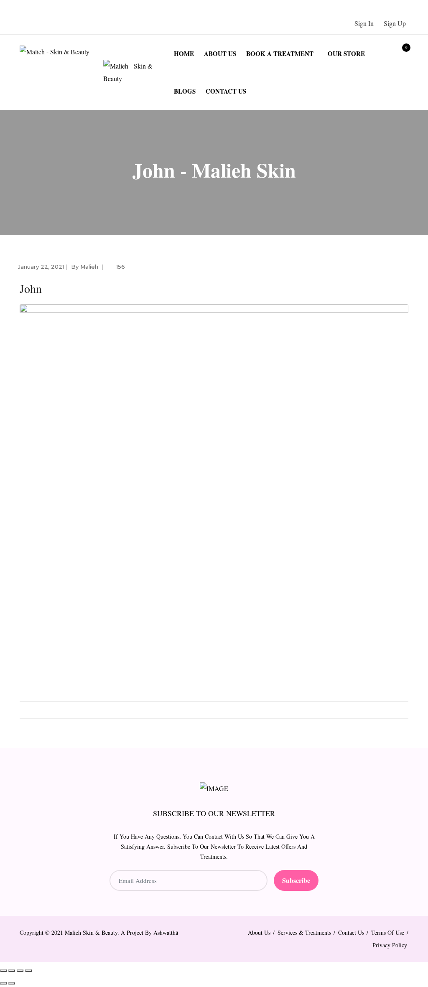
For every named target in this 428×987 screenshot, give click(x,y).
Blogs (185, 91)
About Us (220, 53)
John (31, 288)
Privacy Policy (389, 945)
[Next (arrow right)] (11, 983)
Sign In (364, 23)
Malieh (89, 266)
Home (184, 53)
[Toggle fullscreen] (11, 970)
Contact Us (226, 91)
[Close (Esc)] (28, 970)
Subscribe (296, 880)
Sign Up (395, 23)
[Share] (20, 970)
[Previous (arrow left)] (3, 983)
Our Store (346, 53)
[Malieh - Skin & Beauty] (61, 51)
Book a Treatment (279, 53)
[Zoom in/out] (3, 970)
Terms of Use (387, 932)
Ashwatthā (165, 932)
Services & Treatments (304, 932)
